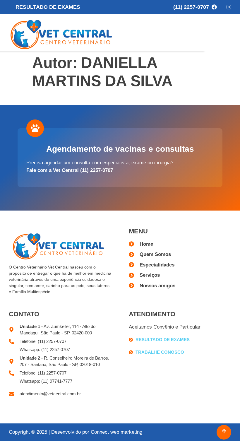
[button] (227, 32)
